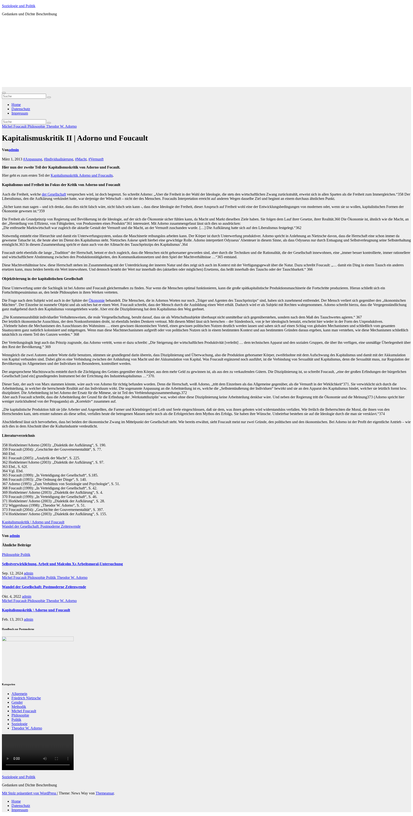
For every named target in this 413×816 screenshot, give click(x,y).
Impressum (19, 113)
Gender (17, 702)
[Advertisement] (206, 53)
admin (14, 150)
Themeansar (105, 793)
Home (16, 105)
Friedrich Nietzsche (26, 698)
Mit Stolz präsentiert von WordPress (29, 793)
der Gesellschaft (54, 194)
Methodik (18, 707)
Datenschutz (20, 109)
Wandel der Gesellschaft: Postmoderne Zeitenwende (41, 526)
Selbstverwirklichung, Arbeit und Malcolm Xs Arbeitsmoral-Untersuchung (62, 564)
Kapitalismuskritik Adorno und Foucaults (82, 175)
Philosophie (36, 126)
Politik (25, 555)
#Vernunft (95, 159)
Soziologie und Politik (18, 6)
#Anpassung (32, 159)
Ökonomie (97, 300)
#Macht (81, 159)
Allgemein (19, 694)
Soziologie (19, 724)
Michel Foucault (14, 126)
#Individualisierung (58, 159)
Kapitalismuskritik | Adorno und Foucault (33, 522)
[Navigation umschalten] (4, 92)
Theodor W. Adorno (61, 126)
